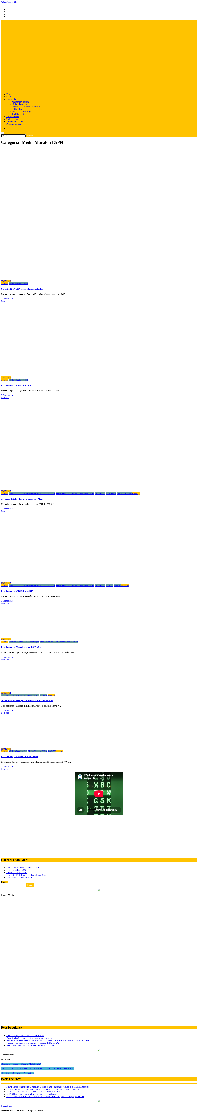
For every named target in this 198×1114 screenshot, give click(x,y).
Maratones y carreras (20, 102)
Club (8, 96)
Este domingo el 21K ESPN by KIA (17, 591)
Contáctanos (6, 1106)
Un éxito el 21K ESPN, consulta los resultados (22, 289)
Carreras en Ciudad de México (22, 493)
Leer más (5, 301)
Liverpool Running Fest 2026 (19, 877)
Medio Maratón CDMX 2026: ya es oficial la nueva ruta (30, 1045)
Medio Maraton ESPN (18, 283)
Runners (128, 493)
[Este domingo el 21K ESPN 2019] (58, 373)
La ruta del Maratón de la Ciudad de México (25, 1035)
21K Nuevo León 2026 (16, 870)
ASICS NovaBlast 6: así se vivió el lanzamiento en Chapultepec (33, 1094)
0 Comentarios (7, 299)
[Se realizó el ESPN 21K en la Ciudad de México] (38, 486)
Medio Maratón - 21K (65, 493)
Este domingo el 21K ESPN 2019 (16, 385)
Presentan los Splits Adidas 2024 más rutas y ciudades (29, 1038)
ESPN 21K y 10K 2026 (16, 872)
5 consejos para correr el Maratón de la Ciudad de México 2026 (33, 1043)
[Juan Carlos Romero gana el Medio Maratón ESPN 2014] (28, 688)
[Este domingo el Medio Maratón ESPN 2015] (28, 635)
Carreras (4, 283)
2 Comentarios (7, 766)
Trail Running (18, 114)
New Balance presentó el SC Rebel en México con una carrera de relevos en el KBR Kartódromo (47, 1040)
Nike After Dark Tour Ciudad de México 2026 (26, 875)
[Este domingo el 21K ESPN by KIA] (49, 578)
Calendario (11, 99)
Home (9, 94)
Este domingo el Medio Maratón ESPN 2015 (21, 647)
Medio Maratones (19, 104)
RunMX (120, 493)
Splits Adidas (17, 109)
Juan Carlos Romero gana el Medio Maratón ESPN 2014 (27, 700)
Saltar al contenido (9, 2)
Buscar (4, 882)
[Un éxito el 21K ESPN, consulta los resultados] (54, 276)
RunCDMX (111, 493)
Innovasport (34, 642)
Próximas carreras (14, 124)
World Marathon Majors (22, 111)
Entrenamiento (12, 116)
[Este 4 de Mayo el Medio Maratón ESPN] (28, 744)
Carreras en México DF (45, 493)
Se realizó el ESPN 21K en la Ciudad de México (22, 499)
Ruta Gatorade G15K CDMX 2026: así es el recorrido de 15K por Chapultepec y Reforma (45, 1096)
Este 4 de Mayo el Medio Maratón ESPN (19, 756)
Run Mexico (100, 493)
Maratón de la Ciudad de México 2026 (22, 867)
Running (136, 493)
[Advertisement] (82, 836)
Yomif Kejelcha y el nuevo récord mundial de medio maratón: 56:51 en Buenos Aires (42, 1089)
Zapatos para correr (14, 121)
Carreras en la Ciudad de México (26, 106)
